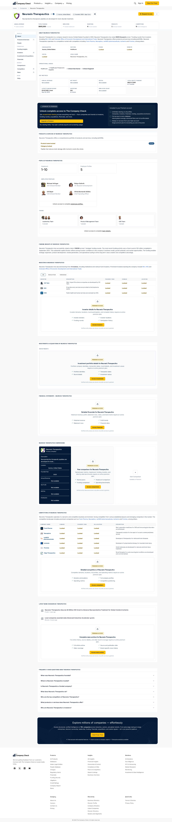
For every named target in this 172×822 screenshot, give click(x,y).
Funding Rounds (55, 777)
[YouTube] (29, 768)
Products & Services (25, 39)
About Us (53, 800)
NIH (46, 39)
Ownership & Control (94, 764)
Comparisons (21, 65)
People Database (55, 767)
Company (58, 3)
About (19, 36)
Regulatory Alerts (55, 772)
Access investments (97, 378)
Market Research (130, 767)
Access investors (97, 325)
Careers (52, 803)
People (19, 43)
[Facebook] (14, 768)
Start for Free (152, 3)
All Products (54, 759)
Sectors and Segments (95, 814)
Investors (25, 52)
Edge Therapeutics (49, 553)
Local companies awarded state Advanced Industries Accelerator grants (69, 618)
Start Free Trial (97, 735)
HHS (49, 39)
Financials (20, 59)
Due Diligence (129, 761)
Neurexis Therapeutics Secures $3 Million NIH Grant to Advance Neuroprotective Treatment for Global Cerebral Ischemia (86, 610)
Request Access (147, 14)
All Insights (91, 759)
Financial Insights (93, 761)
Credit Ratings (54, 783)
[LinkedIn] (24, 768)
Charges (52, 769)
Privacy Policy (129, 803)
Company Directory (94, 806)
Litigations (53, 780)
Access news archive (97, 652)
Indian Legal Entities (56, 764)
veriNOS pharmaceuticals (111, 41)
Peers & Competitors (94, 769)
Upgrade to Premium (47, 121)
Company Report (55, 785)
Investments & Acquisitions (25, 56)
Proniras (131, 41)
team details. (106, 231)
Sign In (140, 3)
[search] (135, 3)
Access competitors (97, 585)
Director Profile (92, 803)
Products (37, 3)
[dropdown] (157, 14)
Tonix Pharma (90, 41)
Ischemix (123, 41)
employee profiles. (77, 204)
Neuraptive (99, 41)
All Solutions (129, 759)
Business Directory (93, 800)
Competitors (25, 69)
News (25, 72)
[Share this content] (95, 14)
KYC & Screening (130, 764)
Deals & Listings (92, 772)
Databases (53, 761)
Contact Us (53, 806)
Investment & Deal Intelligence (134, 772)
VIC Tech (46, 283)
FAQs (19, 78)
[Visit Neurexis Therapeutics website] (51, 14)
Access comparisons (93, 487)
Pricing (69, 3)
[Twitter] (19, 768)
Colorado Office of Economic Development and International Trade (75, 39)
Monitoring (128, 769)
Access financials (97, 427)
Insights (48, 3)
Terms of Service (130, 800)
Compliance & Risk (93, 767)
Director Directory (93, 811)
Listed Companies (93, 808)
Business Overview (94, 775)
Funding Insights (22, 49)
